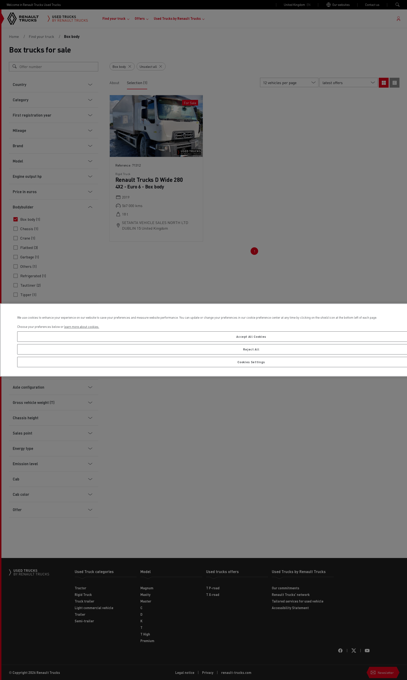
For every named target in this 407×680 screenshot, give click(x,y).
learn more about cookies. (81, 327)
